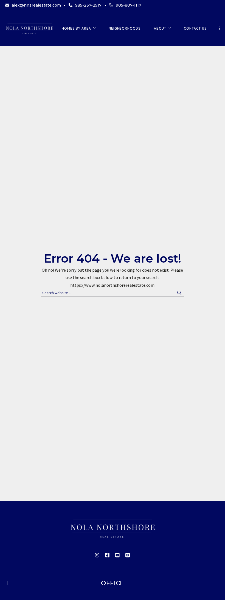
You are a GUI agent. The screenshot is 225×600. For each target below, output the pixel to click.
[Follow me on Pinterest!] (127, 555)
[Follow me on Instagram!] (97, 555)
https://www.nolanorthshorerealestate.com (112, 285)
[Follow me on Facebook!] (107, 555)
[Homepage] (29, 28)
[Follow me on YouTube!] (117, 555)
